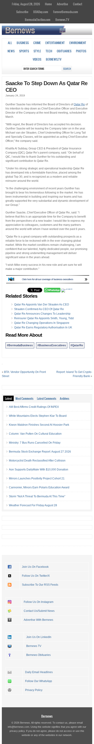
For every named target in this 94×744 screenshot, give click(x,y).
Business (23, 42)
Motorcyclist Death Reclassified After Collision (37, 460)
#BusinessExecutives (51, 345)
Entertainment (55, 42)
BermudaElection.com (37, 19)
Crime (37, 42)
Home (48, 4)
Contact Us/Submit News (39, 611)
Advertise (62, 4)
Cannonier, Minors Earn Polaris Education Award (39, 487)
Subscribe (22, 11)
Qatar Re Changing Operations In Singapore (41, 322)
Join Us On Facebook (35, 566)
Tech (49, 51)
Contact (77, 4)
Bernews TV (33, 646)
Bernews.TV (62, 19)
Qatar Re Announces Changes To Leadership (42, 313)
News (11, 51)
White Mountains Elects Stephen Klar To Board (38, 415)
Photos (81, 51)
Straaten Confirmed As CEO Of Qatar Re (39, 309)
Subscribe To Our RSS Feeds (40, 584)
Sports (24, 51)
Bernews (46, 716)
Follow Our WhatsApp (38, 681)
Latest (8, 398)
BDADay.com (40, 11)
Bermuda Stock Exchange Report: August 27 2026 (40, 451)
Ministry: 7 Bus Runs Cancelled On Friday (34, 442)
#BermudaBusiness (20, 345)
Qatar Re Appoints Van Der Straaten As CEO (41, 304)
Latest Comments (46, 398)
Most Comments (24, 398)
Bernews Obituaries (38, 655)
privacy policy (17, 731)
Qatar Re (79, 104)
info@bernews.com (18, 726)
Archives (64, 398)
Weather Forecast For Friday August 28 (33, 505)
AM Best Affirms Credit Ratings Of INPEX (34, 406)
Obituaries (64, 51)
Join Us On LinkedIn (38, 637)
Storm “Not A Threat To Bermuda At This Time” (37, 496)
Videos (37, 59)
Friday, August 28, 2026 (26, 4)
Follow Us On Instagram (38, 602)
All (10, 42)
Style (37, 51)
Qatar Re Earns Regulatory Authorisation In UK (43, 327)
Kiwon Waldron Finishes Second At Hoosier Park (39, 424)
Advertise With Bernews (38, 619)
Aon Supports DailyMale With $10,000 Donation (38, 469)
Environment (77, 42)
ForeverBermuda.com (65, 11)
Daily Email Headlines (39, 672)
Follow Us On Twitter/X (36, 575)
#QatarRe (76, 345)
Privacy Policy (33, 690)
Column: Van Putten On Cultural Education (35, 433)
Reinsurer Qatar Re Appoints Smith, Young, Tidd (44, 318)
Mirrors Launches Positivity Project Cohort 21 (37, 478)
